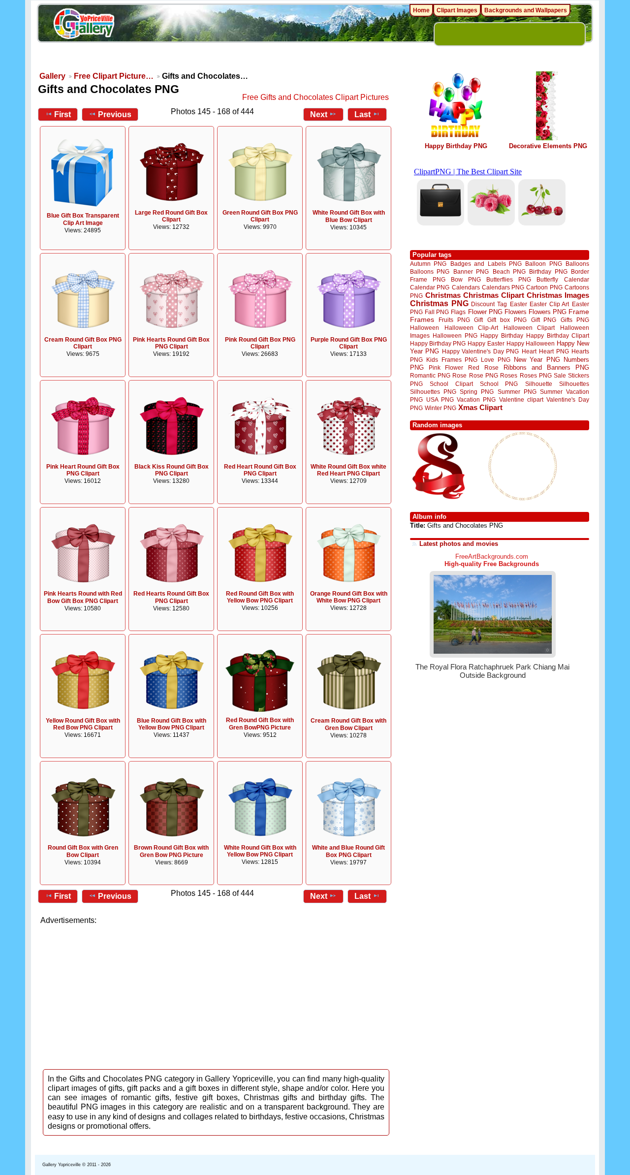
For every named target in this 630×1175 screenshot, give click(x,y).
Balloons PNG (429, 271)
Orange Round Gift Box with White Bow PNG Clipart (348, 597)
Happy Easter (486, 343)
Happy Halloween (530, 343)
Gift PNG (544, 320)
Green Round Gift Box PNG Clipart (260, 216)
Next (318, 114)
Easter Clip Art (549, 304)
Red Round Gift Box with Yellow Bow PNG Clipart (260, 597)
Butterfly (547, 279)
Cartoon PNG (544, 287)
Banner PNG (471, 271)
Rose (459, 375)
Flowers (515, 312)
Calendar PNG (429, 287)
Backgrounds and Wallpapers (525, 10)
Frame (578, 312)
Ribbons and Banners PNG (546, 367)
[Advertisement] (216, 994)
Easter (518, 304)
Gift (478, 320)
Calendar (576, 279)
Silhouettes (574, 384)
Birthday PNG (548, 271)
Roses (508, 375)
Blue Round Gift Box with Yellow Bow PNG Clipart (171, 724)
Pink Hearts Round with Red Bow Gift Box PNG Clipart (83, 597)
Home (421, 10)
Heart (529, 351)
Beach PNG (509, 271)
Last (362, 114)
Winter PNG (440, 408)
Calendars (466, 287)
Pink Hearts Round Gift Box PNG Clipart (171, 343)
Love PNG (495, 359)
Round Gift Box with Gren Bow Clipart (83, 851)
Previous (114, 114)
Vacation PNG (476, 399)
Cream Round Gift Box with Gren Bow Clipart (348, 724)
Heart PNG (553, 351)
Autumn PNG (428, 263)
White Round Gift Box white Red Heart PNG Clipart (348, 470)
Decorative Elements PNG (548, 146)
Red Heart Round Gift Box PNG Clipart (260, 470)
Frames (422, 319)
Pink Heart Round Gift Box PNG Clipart (83, 470)
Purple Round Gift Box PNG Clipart (349, 343)
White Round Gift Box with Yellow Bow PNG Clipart (260, 851)
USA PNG (440, 399)
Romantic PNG (430, 375)
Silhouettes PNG (433, 391)
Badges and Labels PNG (486, 263)
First (62, 114)
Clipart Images (457, 10)
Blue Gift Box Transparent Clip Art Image (83, 219)
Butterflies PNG (508, 279)
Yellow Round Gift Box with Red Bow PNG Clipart (83, 724)
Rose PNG (483, 375)
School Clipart (451, 384)
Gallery (52, 76)
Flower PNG (485, 312)
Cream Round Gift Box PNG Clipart (83, 343)
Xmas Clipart (480, 407)
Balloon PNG (543, 263)
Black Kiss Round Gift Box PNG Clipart (171, 470)
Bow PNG (466, 279)
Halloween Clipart (529, 327)
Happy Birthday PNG (456, 146)
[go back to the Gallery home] (84, 25)
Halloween (424, 327)
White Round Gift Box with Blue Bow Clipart (349, 216)
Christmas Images (558, 295)
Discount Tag (489, 304)
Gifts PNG (575, 320)
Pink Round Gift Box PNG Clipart (260, 343)
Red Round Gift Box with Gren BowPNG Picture (260, 724)
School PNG (499, 384)
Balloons (577, 263)
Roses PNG (536, 375)
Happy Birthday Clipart (557, 335)
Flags (458, 312)
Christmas (443, 295)
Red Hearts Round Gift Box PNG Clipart (171, 597)
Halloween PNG (455, 335)
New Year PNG (537, 359)
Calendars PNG (503, 287)
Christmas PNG (439, 303)
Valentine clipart (521, 399)
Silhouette (538, 384)
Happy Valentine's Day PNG (480, 351)
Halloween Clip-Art (471, 327)
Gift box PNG (507, 320)
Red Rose (483, 367)
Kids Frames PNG (451, 359)
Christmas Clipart (493, 295)
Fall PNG (437, 312)
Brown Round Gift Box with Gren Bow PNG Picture (171, 851)
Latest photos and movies (458, 543)
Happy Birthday (501, 335)
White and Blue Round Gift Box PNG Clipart (348, 851)
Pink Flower (446, 367)
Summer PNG (517, 391)
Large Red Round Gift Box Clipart (171, 216)
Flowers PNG (548, 312)
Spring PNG (477, 391)
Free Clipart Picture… (114, 76)
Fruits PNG (454, 320)
